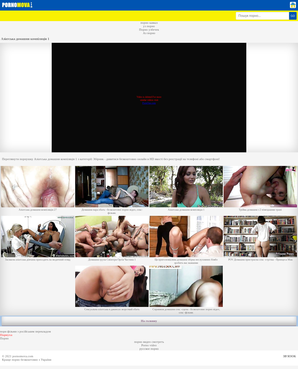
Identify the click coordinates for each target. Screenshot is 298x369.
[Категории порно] (293, 7)
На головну (149, 321)
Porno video (149, 345)
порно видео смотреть (149, 341)
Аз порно (149, 33)
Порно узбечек (149, 29)
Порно (4, 338)
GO (293, 15)
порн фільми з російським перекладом (25, 331)
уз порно (149, 26)
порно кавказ (149, 22)
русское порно (149, 348)
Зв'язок (289, 356)
